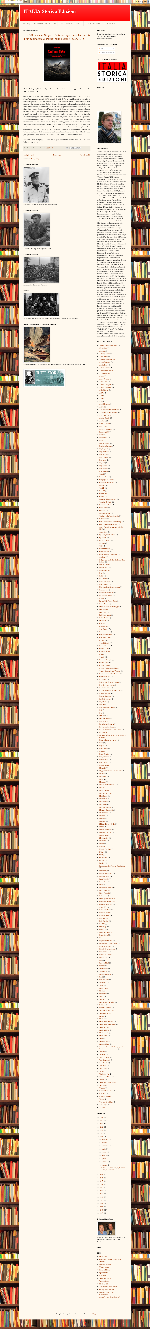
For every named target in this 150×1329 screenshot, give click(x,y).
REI (100, 938)
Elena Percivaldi (104, 581)
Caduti (101, 474)
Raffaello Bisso (104, 915)
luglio (104, 1149)
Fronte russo (103, 609)
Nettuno (102, 846)
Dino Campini (104, 570)
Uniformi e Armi (105, 1096)
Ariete (101, 398)
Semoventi (102, 982)
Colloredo (102, 519)
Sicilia (101, 991)
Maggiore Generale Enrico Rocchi (110, 771)
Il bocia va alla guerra (106, 685)
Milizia (101, 827)
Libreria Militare (105, 1270)
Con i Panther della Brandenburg (110, 521)
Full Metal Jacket (105, 615)
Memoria (102, 815)
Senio (101, 985)
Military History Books (107, 824)
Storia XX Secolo (105, 1278)
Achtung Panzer (104, 354)
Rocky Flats (103, 957)
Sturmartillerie (104, 1044)
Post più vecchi (85, 155)
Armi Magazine (104, 404)
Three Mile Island (105, 1077)
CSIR (101, 546)
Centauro (102, 510)
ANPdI (101, 393)
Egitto (101, 576)
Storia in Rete (104, 1284)
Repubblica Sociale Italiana (108, 943)
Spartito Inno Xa (105, 1013)
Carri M (102, 491)
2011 (102, 1200)
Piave (101, 884)
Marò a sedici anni (105, 793)
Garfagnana (103, 626)
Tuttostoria (103, 1085)
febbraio (105, 1162)
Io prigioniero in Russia (107, 707)
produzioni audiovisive (106, 901)
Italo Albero (103, 721)
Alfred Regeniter (105, 373)
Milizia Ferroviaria (105, 829)
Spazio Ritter (103, 1273)
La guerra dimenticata (106, 727)
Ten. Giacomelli (104, 1060)
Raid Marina (103, 918)
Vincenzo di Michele (106, 1102)
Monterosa (102, 840)
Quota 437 (102, 907)
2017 (102, 1181)
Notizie (101, 852)
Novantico (102, 1275)
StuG (101, 1038)
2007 (102, 1213)
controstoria (103, 532)
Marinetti (102, 787)
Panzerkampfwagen (105, 873)
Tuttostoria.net (104, 1281)
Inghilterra (102, 702)
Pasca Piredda (104, 879)
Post (101, 48)
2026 (102, 1117)
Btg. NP (102, 463)
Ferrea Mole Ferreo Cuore (108, 601)
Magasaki (102, 768)
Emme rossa (103, 590)
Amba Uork (103, 382)
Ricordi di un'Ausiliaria (107, 949)
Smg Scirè (102, 999)
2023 (102, 1127)
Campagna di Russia (106, 479)
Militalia (102, 818)
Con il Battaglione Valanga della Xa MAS (111, 528)
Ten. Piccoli (103, 1063)
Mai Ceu (102, 773)
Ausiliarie (102, 421)
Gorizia (101, 657)
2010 (102, 1203)
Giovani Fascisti (104, 646)
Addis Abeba (103, 356)
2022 (102, 1130)
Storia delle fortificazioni (107, 1024)
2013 (102, 1194)
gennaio (104, 1165)
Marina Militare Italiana (107, 785)
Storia (101, 1019)
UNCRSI (102, 1093)
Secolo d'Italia (104, 980)
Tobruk (101, 1079)
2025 (102, 1120)
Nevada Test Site (105, 849)
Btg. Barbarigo (104, 451)
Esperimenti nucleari (106, 595)
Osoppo (101, 860)
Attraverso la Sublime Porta (108, 412)
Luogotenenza (104, 765)
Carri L (101, 488)
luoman (80, 1314)
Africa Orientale (104, 362)
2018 (102, 1178)
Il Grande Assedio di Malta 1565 (110, 690)
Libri (101, 743)
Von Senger (103, 1105)
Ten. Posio (102, 1065)
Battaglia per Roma (105, 429)
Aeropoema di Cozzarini (107, 359)
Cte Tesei (102, 557)
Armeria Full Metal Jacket (108, 1287)
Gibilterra (102, 640)
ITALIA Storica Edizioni (49, 10)
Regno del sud (104, 935)
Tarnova (102, 1051)
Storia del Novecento (106, 1021)
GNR (101, 654)
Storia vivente (104, 1033)
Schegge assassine (105, 974)
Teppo (101, 1071)
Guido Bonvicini (104, 676)
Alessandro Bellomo (106, 370)
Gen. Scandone (104, 632)
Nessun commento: (58, 148)
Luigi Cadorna (104, 757)
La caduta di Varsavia (106, 724)
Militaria (102, 821)
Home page (26, 23)
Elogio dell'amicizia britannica (109, 587)
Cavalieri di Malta (105, 502)
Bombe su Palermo (105, 446)
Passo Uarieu (103, 882)
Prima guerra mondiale (107, 898)
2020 (102, 1136)
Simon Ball (103, 994)
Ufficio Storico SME (106, 1091)
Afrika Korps (103, 365)
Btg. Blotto (103, 454)
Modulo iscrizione (105, 832)
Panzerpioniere (104, 876)
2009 (102, 1206)
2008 (102, 1210)
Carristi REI (103, 493)
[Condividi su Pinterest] (79, 148)
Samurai (102, 966)
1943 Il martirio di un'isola (108, 345)
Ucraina (102, 1088)
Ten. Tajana (103, 1068)
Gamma (102, 623)
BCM (101, 435)
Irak (100, 710)
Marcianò (102, 782)
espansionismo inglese (106, 592)
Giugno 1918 (103, 648)
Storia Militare (104, 1030)
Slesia (101, 996)
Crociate (102, 543)
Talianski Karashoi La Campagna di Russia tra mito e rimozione (111, 1048)
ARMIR (102, 407)
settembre (105, 1146)
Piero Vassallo (104, 890)
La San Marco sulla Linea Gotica (110, 730)
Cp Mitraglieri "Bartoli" (107, 535)
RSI (100, 960)
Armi (101, 401)
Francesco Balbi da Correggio (109, 606)
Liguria (101, 745)
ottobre (104, 1142)
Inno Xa (102, 704)
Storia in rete (103, 1027)
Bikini (101, 440)
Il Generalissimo (104, 688)
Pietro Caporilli (104, 893)
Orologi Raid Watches (106, 1289)
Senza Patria (103, 988)
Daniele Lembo (104, 564)
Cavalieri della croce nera (107, 499)
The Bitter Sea (104, 1074)
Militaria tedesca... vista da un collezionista (109, 1293)
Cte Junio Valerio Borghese (108, 554)
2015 (102, 1187)
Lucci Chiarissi (104, 754)
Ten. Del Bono (104, 1057)
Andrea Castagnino (105, 384)
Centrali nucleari (104, 513)
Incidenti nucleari (105, 699)
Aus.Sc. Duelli (104, 418)
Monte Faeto (103, 835)
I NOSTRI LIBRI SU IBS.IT (71, 23)
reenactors (102, 929)
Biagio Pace (103, 437)
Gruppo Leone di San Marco (108, 674)
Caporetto (102, 485)
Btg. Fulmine (103, 457)
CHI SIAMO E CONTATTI (45, 23)
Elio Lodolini (103, 584)
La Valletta (103, 732)
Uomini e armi (104, 1267)
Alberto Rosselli (104, 368)
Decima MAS (103, 567)
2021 (102, 1133)
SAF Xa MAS (104, 963)
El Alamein (103, 578)
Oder (101, 854)
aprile (104, 1158)
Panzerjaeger (103, 870)
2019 (102, 1175)
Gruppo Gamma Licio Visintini (109, 671)
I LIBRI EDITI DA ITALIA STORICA (100, 23)
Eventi (101, 598)
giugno (104, 1152)
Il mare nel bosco (105, 693)
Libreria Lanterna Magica (107, 740)
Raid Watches (103, 921)
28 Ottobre (103, 348)
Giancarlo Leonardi (105, 634)
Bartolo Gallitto (104, 424)
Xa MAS (102, 1107)
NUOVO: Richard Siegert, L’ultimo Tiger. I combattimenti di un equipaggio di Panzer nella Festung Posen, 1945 (56, 37)
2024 (102, 1124)
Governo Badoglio (105, 660)
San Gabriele (103, 968)
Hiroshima (102, 679)
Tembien (102, 1054)
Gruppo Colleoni (105, 665)
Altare (101, 376)
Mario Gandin (104, 790)
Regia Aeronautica (105, 932)
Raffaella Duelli (104, 912)
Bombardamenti (104, 443)
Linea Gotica (103, 748)
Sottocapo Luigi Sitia (106, 1010)
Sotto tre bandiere (105, 1008)
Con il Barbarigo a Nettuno (108, 524)
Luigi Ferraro (103, 762)
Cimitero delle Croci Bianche (109, 516)
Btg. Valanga (103, 468)
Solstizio (102, 1005)
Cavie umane (103, 507)
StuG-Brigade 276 (105, 1041)
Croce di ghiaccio (105, 540)
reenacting (102, 926)
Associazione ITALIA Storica (109, 410)
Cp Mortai (102, 537)
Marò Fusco (103, 796)
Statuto (101, 1016)
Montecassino (103, 838)
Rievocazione (103, 952)
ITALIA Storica (104, 718)
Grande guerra (104, 662)
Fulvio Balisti (103, 618)
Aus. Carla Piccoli (105, 415)
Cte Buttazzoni (104, 551)
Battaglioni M (104, 432)
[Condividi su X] (75, 148)
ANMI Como (103, 390)
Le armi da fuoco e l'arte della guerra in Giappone (112, 736)
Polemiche (102, 896)
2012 (102, 1197)
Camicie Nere (103, 477)
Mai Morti (102, 776)
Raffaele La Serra (105, 910)
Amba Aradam (104, 379)
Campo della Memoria (106, 482)
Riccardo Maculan (105, 946)
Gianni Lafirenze (105, 637)
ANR (101, 396)
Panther (101, 863)
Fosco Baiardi (104, 604)
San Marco (103, 971)
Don (100, 573)
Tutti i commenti (106, 52)
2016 (102, 1184)
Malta (101, 779)
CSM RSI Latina (105, 549)
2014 (102, 1190)
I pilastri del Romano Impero (109, 682)
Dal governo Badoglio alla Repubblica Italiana (112, 561)
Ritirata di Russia (105, 954)
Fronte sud (102, 612)
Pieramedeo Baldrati (106, 887)
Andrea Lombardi (105, 387)
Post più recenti (29, 155)
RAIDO (102, 924)
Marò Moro (103, 799)
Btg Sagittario (104, 449)
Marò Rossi (103, 804)
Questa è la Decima (105, 904)
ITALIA (102, 716)
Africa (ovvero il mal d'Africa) (109, 1297)
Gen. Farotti (103, 629)
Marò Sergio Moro (105, 807)
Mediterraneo (103, 813)
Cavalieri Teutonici (105, 505)
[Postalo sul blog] (73, 148)
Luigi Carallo (103, 759)
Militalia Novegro (105, 1264)
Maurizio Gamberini (106, 810)
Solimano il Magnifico (106, 1002)
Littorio (102, 751)
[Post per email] (66, 148)
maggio (104, 1155)
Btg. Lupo (102, 460)
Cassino (101, 496)
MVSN (101, 843)
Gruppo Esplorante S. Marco (108, 668)
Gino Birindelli (104, 643)
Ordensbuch (103, 857)
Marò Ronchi (103, 801)
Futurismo (102, 620)
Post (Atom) (35, 159)
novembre (105, 1139)
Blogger (94, 1314)
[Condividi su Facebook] (77, 148)
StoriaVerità (103, 1035)
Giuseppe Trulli (104, 651)
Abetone (102, 351)
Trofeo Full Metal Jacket (107, 1082)
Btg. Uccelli (103, 465)
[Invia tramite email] (70, 148)
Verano (101, 1099)
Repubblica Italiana (105, 940)
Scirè (101, 977)
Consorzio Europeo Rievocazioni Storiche (110, 1260)
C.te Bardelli (103, 471)
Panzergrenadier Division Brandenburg (112, 866)
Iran (100, 713)
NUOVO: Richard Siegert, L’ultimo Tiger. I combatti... (113, 1169)
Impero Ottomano (105, 696)
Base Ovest (103, 426)
